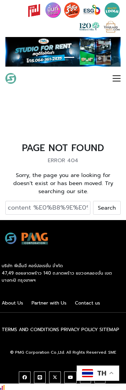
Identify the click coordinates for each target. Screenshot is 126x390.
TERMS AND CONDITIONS (30, 329)
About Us (12, 303)
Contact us (87, 303)
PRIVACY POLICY (79, 329)
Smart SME (37, 78)
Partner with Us (49, 303)
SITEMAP (109, 329)
